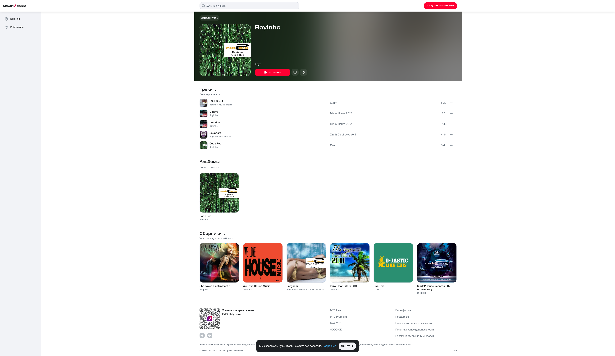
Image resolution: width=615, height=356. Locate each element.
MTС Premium (338, 317)
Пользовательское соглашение (414, 323)
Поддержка (402, 317)
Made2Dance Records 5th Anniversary (433, 288)
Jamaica (215, 122)
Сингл (333, 103)
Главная (15, 19)
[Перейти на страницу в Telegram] (202, 335)
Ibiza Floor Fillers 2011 (343, 286)
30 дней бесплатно (440, 5)
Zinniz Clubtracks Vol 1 (343, 135)
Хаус (258, 64)
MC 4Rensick (225, 104)
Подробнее (329, 346)
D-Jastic (377, 289)
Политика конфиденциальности (414, 330)
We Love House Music (256, 286)
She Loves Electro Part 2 (215, 286)
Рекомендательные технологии (414, 336)
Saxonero (216, 133)
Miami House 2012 (341, 113)
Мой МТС (335, 323)
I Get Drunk (217, 101)
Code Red (215, 144)
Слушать (275, 72)
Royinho (214, 104)
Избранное (17, 27)
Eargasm (292, 286)
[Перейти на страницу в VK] (209, 335)
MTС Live (335, 310)
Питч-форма (403, 310)
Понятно (347, 346)
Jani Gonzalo (225, 136)
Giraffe (214, 112)
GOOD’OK (336, 330)
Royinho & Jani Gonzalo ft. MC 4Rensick (306, 289)
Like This (379, 286)
